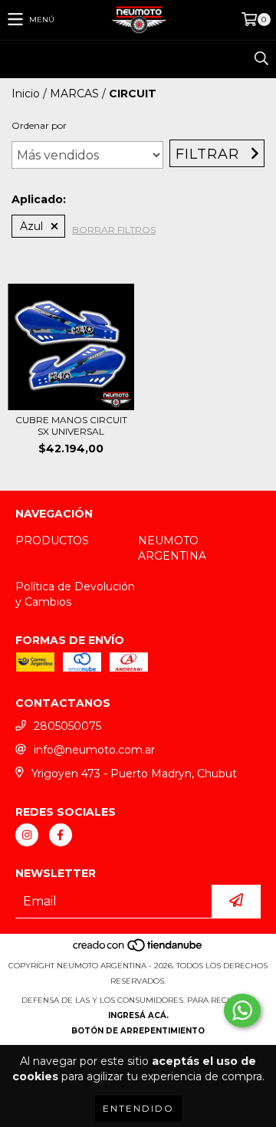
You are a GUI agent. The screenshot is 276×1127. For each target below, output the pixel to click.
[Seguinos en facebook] (60, 834)
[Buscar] (260, 59)
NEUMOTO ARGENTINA (172, 548)
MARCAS (74, 93)
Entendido (138, 1108)
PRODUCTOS (52, 540)
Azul (31, 226)
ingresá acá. (138, 1015)
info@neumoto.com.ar (94, 750)
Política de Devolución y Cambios (75, 594)
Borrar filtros (114, 229)
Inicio (26, 93)
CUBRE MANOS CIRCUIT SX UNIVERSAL (71, 425)
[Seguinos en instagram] (26, 834)
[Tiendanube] (138, 950)
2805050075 (67, 726)
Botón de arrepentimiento (138, 1031)
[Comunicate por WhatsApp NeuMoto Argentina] (242, 1010)
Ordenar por (39, 125)
